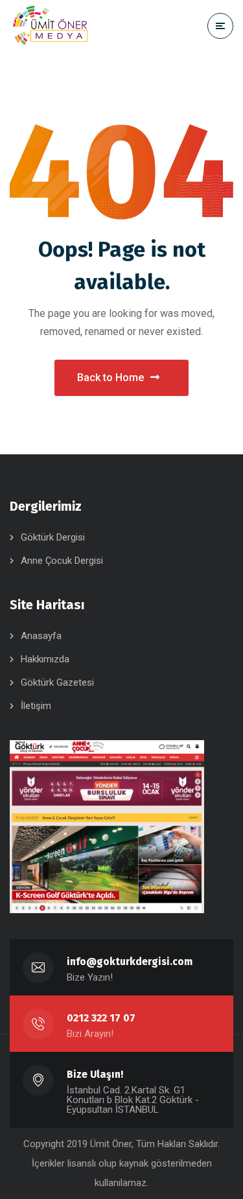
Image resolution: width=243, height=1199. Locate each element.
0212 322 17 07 (101, 1018)
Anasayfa (41, 636)
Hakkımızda (45, 659)
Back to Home (110, 377)
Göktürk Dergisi (53, 537)
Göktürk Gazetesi (57, 682)
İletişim (36, 706)
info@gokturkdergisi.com (129, 961)
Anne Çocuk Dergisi (62, 560)
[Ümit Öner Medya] (50, 26)
